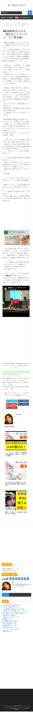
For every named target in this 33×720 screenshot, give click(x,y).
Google (13, 404)
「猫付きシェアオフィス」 (13, 45)
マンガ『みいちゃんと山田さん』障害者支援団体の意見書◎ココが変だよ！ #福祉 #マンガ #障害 (16, 454)
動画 (11, 17)
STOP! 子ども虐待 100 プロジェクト (12, 607)
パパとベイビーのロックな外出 (11, 629)
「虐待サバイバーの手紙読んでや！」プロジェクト (16, 611)
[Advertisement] (16, 214)
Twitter (13, 401)
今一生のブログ (16, 5)
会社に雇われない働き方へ (9, 615)
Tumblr (25, 404)
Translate (14, 570)
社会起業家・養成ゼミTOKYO (10, 621)
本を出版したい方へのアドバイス (11, 617)
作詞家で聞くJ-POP (7, 631)
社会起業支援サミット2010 (10, 625)
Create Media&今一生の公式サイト (12, 605)
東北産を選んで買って (8, 627)
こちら (8, 380)
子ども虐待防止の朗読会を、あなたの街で (13, 609)
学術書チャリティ (7, 619)
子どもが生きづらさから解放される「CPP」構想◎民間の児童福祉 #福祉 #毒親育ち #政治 (16, 484)
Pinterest (13, 407)
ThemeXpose (12, 708)
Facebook (24, 401)
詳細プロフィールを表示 (18, 588)
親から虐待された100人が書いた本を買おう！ (14, 613)
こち (11, 389)
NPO (10, 49)
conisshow (16, 582)
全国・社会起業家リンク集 (9, 623)
